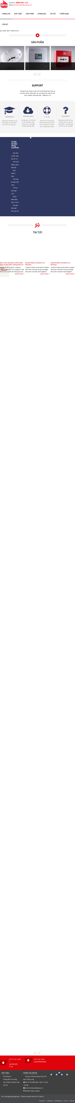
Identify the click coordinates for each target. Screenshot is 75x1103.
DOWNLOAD (42, 14)
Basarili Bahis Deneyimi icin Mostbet (35, 264)
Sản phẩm (37, 42)
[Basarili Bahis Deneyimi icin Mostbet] (37, 248)
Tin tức (53, 14)
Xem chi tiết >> (19, 274)
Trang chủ (6, 14)
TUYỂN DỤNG (64, 14)
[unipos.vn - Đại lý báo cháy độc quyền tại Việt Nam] (16, 7)
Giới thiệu (18, 14)
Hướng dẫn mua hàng (10, 1079)
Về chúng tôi (7, 1076)
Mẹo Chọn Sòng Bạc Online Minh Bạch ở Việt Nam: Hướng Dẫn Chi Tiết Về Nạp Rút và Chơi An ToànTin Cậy (11, 264)
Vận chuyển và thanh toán (11, 1082)
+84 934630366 (40, 1062)
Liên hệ (5, 24)
